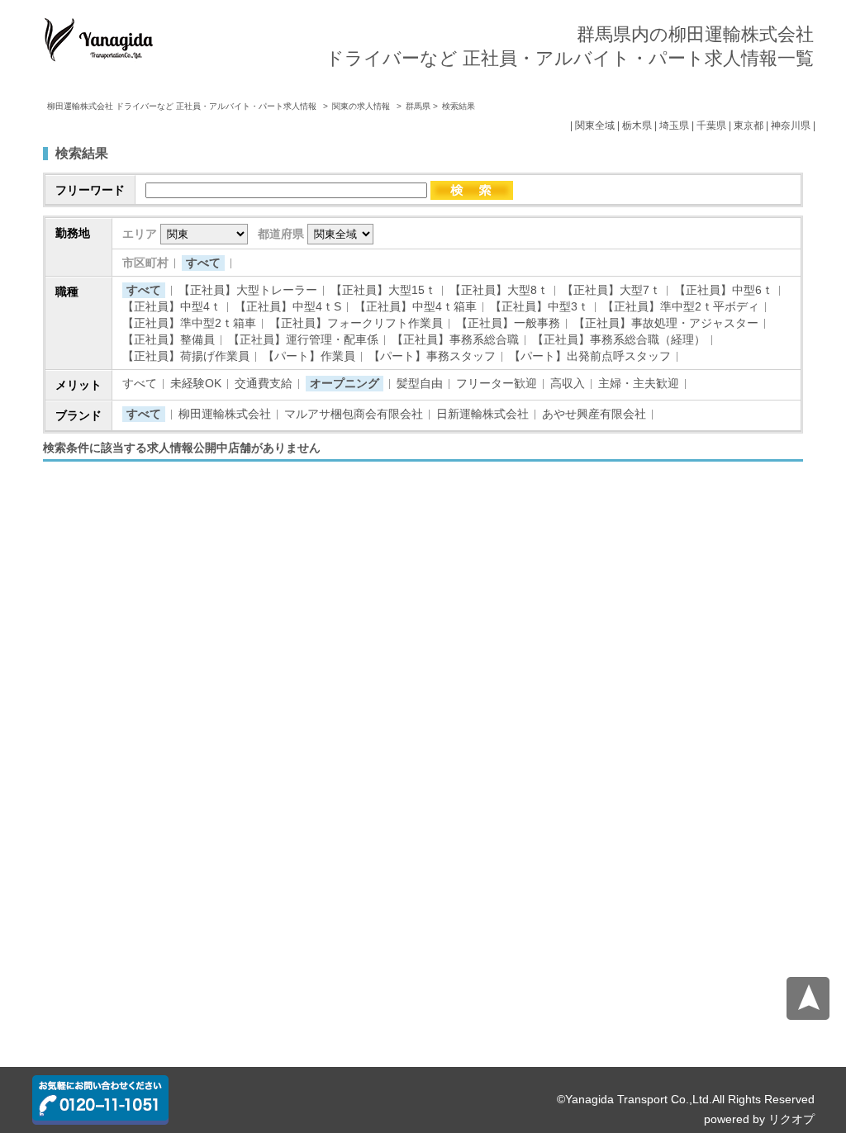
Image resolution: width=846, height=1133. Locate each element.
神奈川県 (790, 125)
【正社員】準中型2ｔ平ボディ (680, 306)
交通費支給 (263, 383)
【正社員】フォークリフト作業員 (356, 322)
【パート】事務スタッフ (432, 356)
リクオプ (791, 1119)
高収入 (567, 383)
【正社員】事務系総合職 (455, 339)
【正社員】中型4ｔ (171, 306)
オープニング (344, 383)
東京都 (748, 125)
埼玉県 (674, 125)
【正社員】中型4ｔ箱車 (415, 306)
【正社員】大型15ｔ (383, 289)
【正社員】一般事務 (508, 322)
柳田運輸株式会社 (224, 413)
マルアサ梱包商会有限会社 (353, 413)
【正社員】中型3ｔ (539, 306)
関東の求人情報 (362, 106)
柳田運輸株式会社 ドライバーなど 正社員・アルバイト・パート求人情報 (183, 106)
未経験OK (195, 383)
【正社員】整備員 (168, 339)
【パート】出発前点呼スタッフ (590, 356)
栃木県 (637, 125)
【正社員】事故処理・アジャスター (665, 322)
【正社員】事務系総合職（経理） (619, 339)
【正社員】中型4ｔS (288, 306)
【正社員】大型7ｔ (611, 289)
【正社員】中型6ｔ (723, 289)
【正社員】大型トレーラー (247, 289)
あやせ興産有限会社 (594, 413)
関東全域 (595, 125)
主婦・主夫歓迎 (638, 383)
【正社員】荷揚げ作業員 (186, 356)
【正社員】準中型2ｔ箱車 (189, 322)
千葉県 (711, 125)
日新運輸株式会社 (482, 413)
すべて (203, 262)
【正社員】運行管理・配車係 (303, 339)
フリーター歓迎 (496, 383)
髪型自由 (420, 383)
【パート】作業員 (309, 356)
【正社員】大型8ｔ (499, 289)
